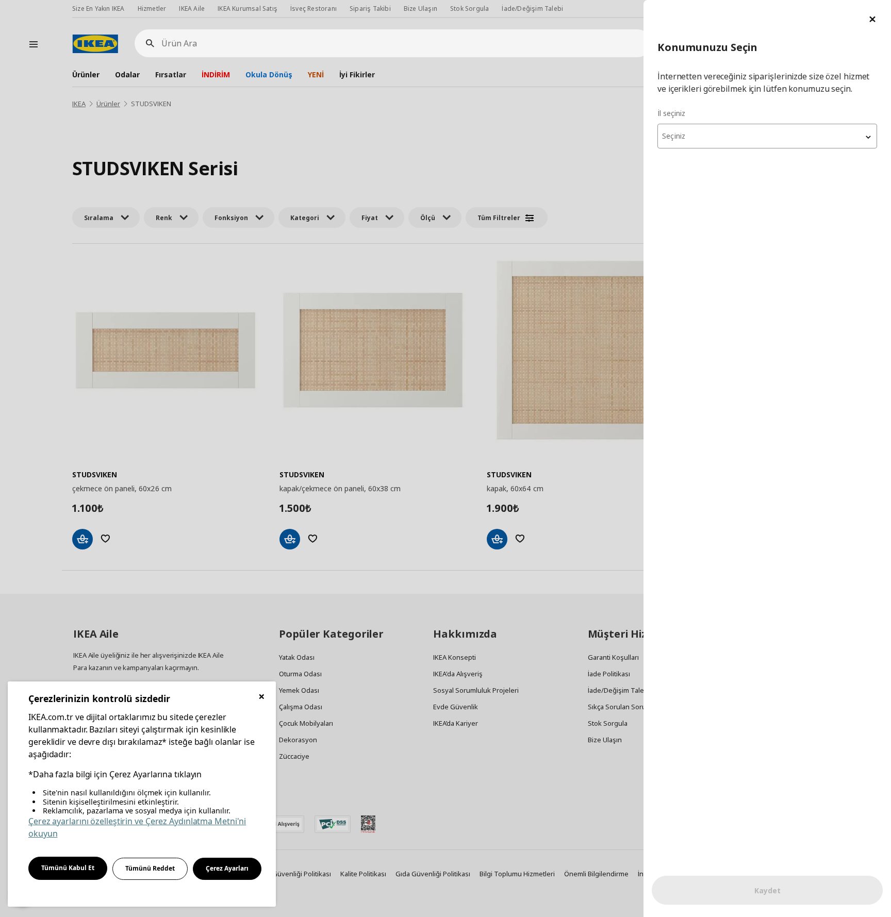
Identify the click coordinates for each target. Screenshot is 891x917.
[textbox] (767, 136)
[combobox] (767, 136)
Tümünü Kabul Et (67, 867)
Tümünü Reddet (150, 868)
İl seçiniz (671, 113)
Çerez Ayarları (227, 868)
